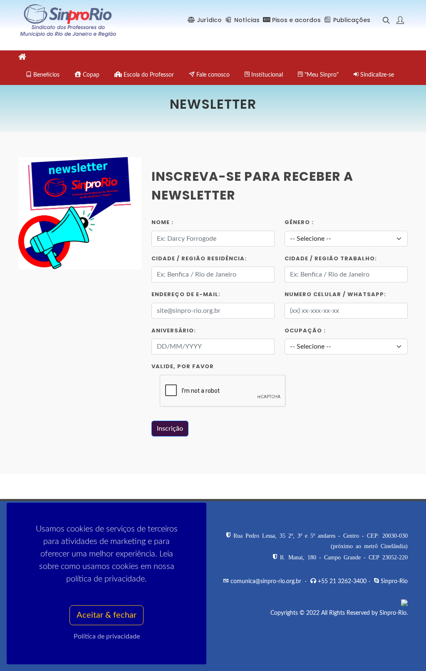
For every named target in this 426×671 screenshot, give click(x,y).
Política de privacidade (107, 636)
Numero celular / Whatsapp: (335, 294)
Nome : (162, 222)
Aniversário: (173, 330)
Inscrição (170, 428)
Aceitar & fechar (106, 615)
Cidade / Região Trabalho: (331, 258)
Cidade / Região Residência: (199, 258)
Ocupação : (305, 330)
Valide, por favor (182, 366)
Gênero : (299, 222)
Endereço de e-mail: (185, 294)
